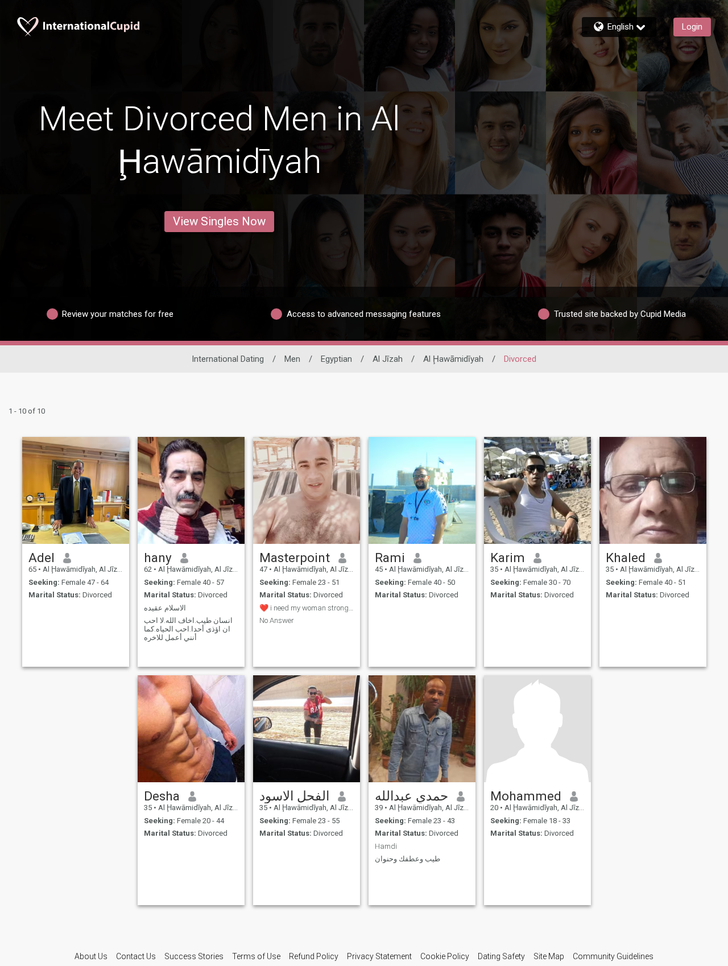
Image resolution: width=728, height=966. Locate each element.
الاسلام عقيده (165, 608)
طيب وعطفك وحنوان (407, 858)
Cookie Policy (444, 956)
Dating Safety (501, 956)
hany (158, 557)
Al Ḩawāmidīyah (453, 359)
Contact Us (136, 956)
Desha (162, 796)
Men (292, 359)
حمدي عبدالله (411, 796)
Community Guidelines (613, 956)
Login (692, 27)
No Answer (276, 620)
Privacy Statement (379, 956)
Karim (507, 557)
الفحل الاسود (294, 796)
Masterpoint (294, 557)
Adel (41, 557)
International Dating (228, 359)
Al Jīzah (388, 359)
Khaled (626, 557)
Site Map (548, 956)
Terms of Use (256, 956)
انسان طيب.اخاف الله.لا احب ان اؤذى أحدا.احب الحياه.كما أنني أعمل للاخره (188, 629)
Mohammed (525, 796)
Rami (390, 557)
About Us (91, 956)
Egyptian (336, 359)
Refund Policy (313, 956)
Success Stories (194, 956)
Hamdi (386, 846)
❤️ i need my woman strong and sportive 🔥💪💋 (306, 608)
